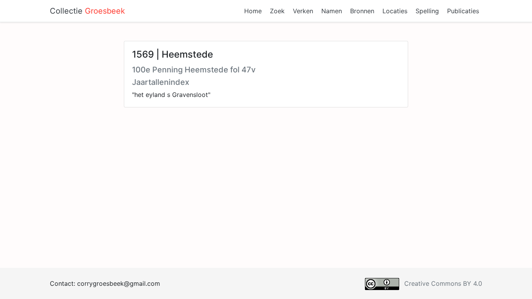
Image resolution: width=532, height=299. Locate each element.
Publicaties (463, 11)
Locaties (394, 11)
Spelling (427, 11)
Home (253, 11)
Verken (303, 11)
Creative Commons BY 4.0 (443, 283)
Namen (331, 11)
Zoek (277, 11)
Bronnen (362, 11)
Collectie (87, 11)
